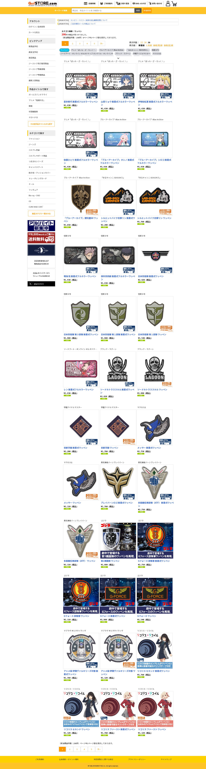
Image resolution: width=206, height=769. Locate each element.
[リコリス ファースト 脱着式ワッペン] (118, 709)
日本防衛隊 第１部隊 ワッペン (152, 334)
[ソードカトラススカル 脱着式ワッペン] (117, 369)
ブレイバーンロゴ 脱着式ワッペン (117, 502)
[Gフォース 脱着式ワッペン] (117, 596)
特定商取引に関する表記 (103, 759)
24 (145, 42)
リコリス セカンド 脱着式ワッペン (153, 670)
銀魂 (30, 106)
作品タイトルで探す (38, 89)
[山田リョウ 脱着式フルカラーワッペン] (118, 81)
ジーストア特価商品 (37, 74)
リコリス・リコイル (145, 630)
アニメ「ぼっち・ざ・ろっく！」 (84, 50)
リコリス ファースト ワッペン (152, 729)
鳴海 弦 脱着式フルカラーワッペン (80, 276)
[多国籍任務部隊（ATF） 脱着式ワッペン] (155, 482)
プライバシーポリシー (137, 759)
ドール (31, 184)
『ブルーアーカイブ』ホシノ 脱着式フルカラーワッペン (117, 161)
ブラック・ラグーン (122, 54)
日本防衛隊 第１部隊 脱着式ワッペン (118, 334)
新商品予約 (33, 46)
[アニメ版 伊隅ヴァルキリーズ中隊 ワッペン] (118, 651)
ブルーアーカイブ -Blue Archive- (111, 50)
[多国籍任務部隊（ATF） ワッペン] (81, 541)
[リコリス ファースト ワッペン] (155, 709)
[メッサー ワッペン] (81, 482)
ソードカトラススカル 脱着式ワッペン (117, 391)
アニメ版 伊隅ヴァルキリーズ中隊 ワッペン (118, 672)
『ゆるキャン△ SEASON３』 (138, 50)
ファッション (34, 138)
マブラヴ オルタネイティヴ (75, 630)
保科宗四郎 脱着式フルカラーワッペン (118, 278)
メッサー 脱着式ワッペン (149, 447)
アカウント (34, 21)
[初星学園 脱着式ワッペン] (81, 427)
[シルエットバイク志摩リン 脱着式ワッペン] (118, 198)
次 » (101, 43)
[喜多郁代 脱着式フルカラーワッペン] (81, 81)
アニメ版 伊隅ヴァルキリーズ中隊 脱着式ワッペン (81, 672)
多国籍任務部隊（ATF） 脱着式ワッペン (156, 504)
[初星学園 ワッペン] (118, 427)
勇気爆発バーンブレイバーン (112, 462)
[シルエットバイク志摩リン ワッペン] (155, 198)
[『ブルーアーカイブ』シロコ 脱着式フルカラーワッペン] (155, 139)
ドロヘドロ (33, 117)
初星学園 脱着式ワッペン (75, 447)
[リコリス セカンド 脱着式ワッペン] (155, 651)
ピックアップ (35, 40)
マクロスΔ (157, 54)
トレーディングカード (38, 178)
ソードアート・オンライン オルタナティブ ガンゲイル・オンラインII (86, 54)
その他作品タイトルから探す (41, 124)
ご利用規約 (39, 759)
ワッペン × (64, 50)
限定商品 (32, 57)
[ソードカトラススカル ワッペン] (155, 369)
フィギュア (33, 189)
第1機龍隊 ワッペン (110, 560)
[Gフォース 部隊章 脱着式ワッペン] (155, 541)
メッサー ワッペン (72, 502)
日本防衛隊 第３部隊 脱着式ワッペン (81, 334)
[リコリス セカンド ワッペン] (81, 709)
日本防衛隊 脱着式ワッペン (151, 276)
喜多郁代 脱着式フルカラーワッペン (81, 101)
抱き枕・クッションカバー (40, 172)
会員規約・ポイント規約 (69, 759)
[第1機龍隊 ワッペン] (118, 541)
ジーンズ (32, 144)
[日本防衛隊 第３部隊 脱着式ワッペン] (81, 314)
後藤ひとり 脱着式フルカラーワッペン (81, 161)
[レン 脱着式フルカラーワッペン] (81, 369)
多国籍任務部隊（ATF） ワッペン (79, 560)
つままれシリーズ (36, 161)
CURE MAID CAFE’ (36, 206)
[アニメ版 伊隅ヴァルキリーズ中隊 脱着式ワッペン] (81, 651)
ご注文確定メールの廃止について (83, 23)
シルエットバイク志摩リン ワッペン (154, 218)
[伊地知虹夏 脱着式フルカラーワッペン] (155, 81)
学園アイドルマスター (141, 54)
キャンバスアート (36, 167)
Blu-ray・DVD (34, 195)
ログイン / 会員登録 (37, 26)
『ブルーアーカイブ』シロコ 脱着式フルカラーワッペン (154, 161)
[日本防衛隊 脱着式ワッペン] (155, 256)
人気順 (149, 45)
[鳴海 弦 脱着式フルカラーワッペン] (81, 256)
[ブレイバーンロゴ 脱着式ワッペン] (118, 482)
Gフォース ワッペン (146, 615)
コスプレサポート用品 (38, 155)
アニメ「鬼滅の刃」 (37, 100)
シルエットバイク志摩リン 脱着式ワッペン (118, 220)
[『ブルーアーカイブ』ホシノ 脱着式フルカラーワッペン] (117, 139)
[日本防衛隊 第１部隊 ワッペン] (155, 314)
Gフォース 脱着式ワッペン (112, 615)
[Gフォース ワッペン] (155, 596)
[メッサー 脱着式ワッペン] (155, 427)
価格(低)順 (168, 45)
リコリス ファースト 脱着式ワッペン (118, 729)
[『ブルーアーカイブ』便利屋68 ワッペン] (81, 198)
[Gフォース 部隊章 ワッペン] (81, 596)
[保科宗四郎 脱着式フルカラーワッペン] (118, 256)
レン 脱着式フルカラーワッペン (79, 389)
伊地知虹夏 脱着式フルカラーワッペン (155, 103)
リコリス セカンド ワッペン (77, 729)
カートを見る (34, 32)
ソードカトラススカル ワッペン (152, 389)
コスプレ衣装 (34, 150)
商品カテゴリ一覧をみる (41, 213)
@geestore (39, 283)
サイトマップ (166, 759)
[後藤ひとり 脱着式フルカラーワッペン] (81, 139)
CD (30, 201)
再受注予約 (33, 52)
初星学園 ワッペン (109, 447)
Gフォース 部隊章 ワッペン (76, 615)
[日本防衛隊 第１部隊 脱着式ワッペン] (118, 314)
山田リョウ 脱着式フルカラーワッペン (118, 103)
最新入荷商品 (34, 80)
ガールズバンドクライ (38, 94)
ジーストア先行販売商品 (39, 63)
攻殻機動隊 (33, 111)
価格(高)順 (157, 45)
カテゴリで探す (36, 133)
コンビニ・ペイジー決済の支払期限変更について (88, 20)
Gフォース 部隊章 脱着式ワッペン (154, 560)
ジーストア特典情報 (37, 69)
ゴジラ (103, 520)
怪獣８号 (155, 50)
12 (142, 42)
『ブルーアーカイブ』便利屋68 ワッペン (81, 220)
